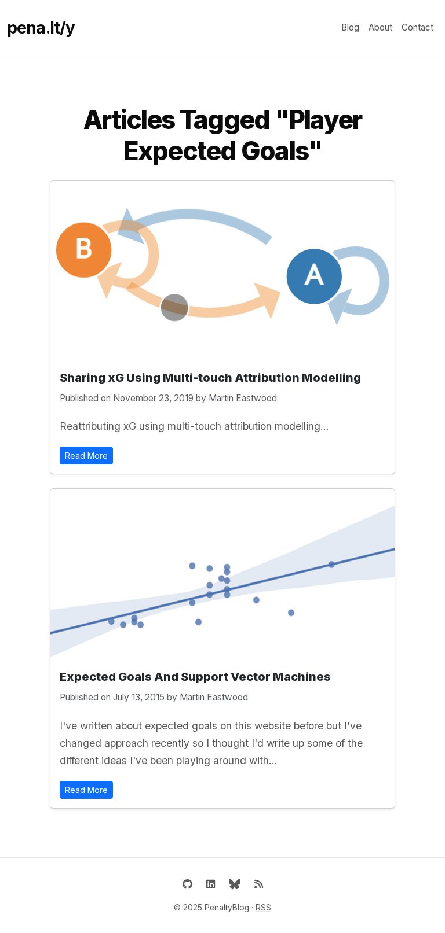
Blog (350, 27)
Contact (417, 27)
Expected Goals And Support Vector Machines (195, 677)
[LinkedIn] (210, 884)
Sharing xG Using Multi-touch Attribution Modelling (210, 378)
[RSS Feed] (258, 884)
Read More (86, 455)
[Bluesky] (234, 884)
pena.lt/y (41, 28)
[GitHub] (187, 884)
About (380, 27)
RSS (263, 907)
